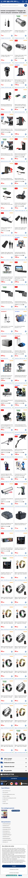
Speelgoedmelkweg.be (7, 840)
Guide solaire (5, 803)
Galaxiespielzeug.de (6, 823)
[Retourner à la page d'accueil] (11, 1)
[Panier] (26, 2)
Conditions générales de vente (9, 794)
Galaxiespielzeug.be (6, 838)
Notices (4, 801)
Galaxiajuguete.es (6, 831)
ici (22, 862)
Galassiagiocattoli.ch (7, 829)
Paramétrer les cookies (14, 869)
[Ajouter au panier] (12, 36)
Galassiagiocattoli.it (6, 832)
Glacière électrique (18, 333)
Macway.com (5, 842)
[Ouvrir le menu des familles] (1, 1)
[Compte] (23, 2)
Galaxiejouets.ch (6, 825)
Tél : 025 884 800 (7, 759)
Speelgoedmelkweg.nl (7, 834)
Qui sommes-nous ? (7, 790)
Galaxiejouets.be (6, 836)
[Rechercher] (25, 5)
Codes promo (5, 799)
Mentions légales (6, 796)
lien (13, 854)
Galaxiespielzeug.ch (6, 827)
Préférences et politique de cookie (9, 798)
